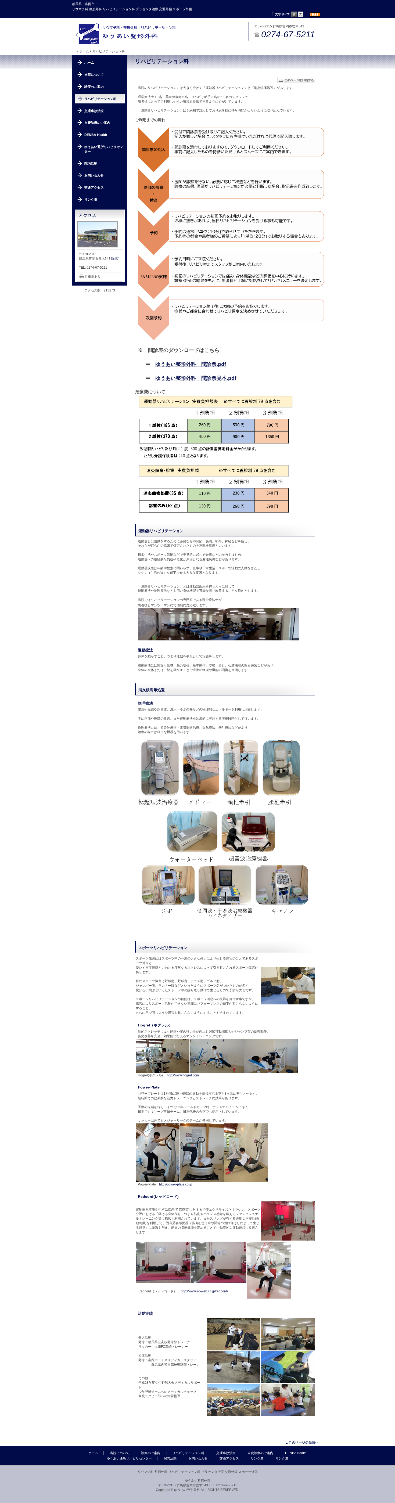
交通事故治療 (94, 111)
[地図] (115, 259)
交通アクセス (94, 187)
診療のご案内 (94, 87)
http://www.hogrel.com (183, 1075)
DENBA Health (95, 135)
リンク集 (90, 199)
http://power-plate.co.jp (175, 1184)
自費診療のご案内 (97, 123)
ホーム (84, 51)
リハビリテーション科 (100, 99)
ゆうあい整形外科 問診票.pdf (190, 364)
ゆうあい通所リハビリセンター (103, 149)
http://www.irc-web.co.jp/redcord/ (204, 1291)
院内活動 (90, 163)
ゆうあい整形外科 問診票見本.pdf (195, 378)
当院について (94, 75)
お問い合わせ (94, 175)
